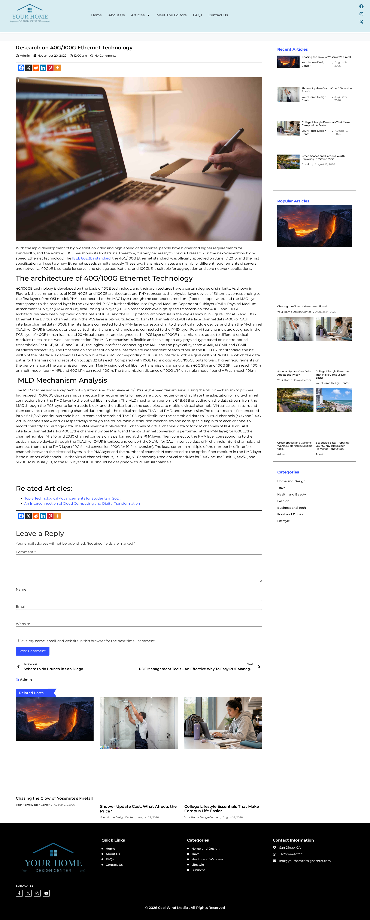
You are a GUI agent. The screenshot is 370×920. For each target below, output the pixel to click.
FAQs (197, 15)
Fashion (283, 501)
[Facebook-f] (19, 893)
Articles (138, 15)
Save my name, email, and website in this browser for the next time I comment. (87, 641)
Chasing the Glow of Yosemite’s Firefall (54, 798)
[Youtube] (46, 893)
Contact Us (218, 15)
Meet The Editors (171, 15)
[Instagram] (361, 14)
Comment (26, 552)
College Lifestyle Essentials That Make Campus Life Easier (221, 809)
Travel (281, 488)
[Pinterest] (50, 68)
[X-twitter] (361, 22)
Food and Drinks (290, 514)
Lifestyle (283, 521)
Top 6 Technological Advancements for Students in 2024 (73, 498)
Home (96, 15)
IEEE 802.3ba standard (91, 258)
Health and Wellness (207, 859)
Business (198, 870)
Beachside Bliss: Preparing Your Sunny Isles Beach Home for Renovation (332, 445)
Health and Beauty (291, 494)
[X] (28, 68)
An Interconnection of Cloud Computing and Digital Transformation (82, 503)
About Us (116, 15)
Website (23, 624)
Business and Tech (291, 508)
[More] (57, 68)
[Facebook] (361, 6)
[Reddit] (36, 68)
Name (21, 589)
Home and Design (291, 481)
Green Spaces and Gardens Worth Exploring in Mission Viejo (323, 157)
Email (20, 606)
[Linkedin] (43, 68)
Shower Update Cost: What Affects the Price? (138, 809)
